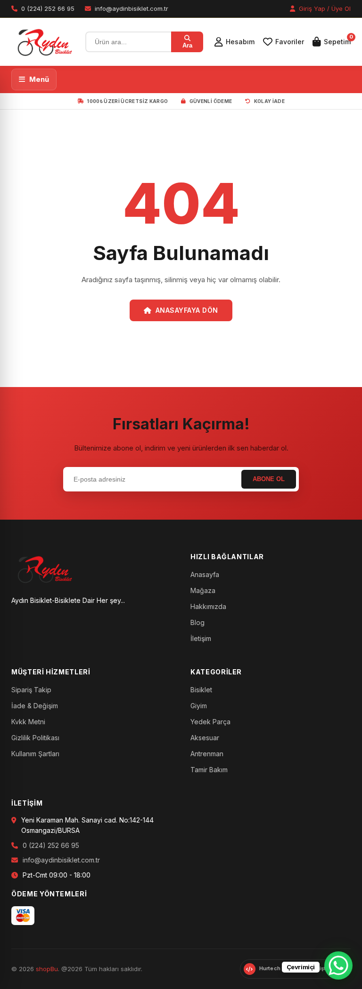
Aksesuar (204, 738)
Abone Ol (269, 479)
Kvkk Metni (28, 722)
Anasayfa (204, 574)
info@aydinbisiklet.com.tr (61, 860)
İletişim (200, 638)
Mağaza (202, 590)
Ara (187, 45)
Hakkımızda (208, 606)
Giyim (198, 706)
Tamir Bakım (209, 770)
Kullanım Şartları (35, 754)
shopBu (47, 969)
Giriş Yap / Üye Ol (324, 8)
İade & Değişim (34, 706)
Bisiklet (201, 690)
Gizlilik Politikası (35, 738)
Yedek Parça (210, 722)
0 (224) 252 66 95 (51, 845)
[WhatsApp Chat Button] (338, 965)
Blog (197, 622)
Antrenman (206, 754)
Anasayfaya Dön (187, 310)
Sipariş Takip (31, 690)
